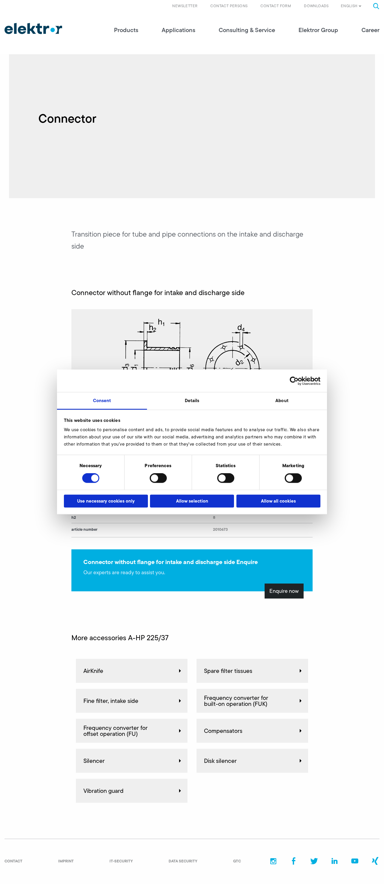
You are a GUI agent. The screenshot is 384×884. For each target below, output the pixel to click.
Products (126, 29)
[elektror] (33, 28)
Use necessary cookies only (106, 500)
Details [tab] (192, 400)
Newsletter (184, 6)
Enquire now (284, 591)
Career (371, 29)
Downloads (316, 6)
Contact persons (229, 6)
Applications (178, 29)
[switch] (158, 478)
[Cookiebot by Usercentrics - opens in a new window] (294, 380)
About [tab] (282, 400)
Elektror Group (318, 29)
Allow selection (192, 500)
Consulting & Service (247, 29)
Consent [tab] (102, 400)
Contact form (275, 6)
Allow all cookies (278, 500)
